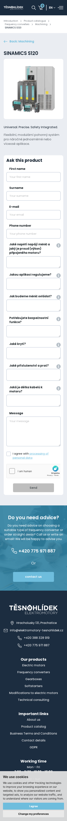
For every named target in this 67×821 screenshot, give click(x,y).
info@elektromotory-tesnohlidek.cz (36, 630)
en (50, 8)
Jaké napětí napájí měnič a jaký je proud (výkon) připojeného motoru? (29, 248)
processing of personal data (31, 456)
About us (33, 719)
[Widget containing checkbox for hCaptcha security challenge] (33, 471)
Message (16, 413)
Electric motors (33, 665)
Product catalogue (35, 20)
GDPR (34, 747)
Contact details (33, 740)
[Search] (34, 8)
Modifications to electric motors (33, 693)
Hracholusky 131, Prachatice (36, 623)
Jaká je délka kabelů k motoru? (25, 389)
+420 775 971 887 (37, 645)
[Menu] (60, 7)
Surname (16, 188)
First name (17, 169)
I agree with (31, 456)
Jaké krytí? (17, 344)
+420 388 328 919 (37, 638)
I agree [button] (33, 806)
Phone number (20, 226)
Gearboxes (33, 679)
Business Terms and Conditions (33, 733)
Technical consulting (33, 700)
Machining (41, 24)
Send (33, 488)
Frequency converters (17, 24)
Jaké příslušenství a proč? (29, 366)
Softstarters (33, 686)
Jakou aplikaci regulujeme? (30, 275)
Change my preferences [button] (33, 813)
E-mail (14, 207)
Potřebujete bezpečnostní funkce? (29, 320)
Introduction (11, 20)
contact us (33, 577)
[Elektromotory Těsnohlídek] (13, 8)
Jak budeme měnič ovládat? (30, 296)
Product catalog (33, 726)
